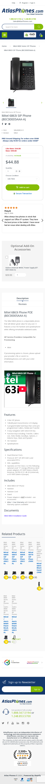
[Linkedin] (18, 723)
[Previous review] (2, 221)
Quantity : (9, 168)
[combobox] (22, 27)
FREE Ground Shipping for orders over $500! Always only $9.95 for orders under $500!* (20, 140)
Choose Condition (12, 175)
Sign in (32, 3)
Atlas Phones (10, 775)
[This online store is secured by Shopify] (30, 34)
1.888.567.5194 (15, 19)
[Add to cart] (14, 577)
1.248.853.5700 (30, 19)
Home (4, 46)
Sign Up (37, 689)
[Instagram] (23, 723)
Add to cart (24, 187)
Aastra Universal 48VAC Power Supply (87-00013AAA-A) (22, 269)
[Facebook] (2, 124)
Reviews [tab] (22, 304)
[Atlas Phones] (22, 11)
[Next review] (42, 221)
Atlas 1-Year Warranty (15, 502)
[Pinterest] (9, 124)
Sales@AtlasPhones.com (22, 21)
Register (25, 3)
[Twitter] (6, 124)
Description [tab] (23, 298)
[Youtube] (13, 723)
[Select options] (6, 577)
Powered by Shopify (32, 775)
